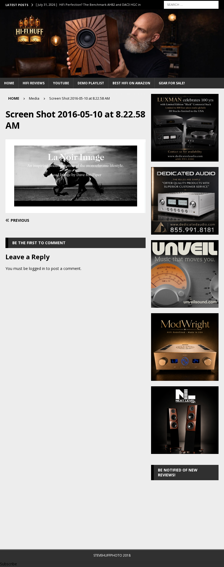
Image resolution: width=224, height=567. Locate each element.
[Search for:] (191, 4)
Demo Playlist (91, 83)
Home (9, 83)
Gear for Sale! (172, 83)
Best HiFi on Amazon (131, 83)
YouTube (61, 83)
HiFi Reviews (34, 83)
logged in (37, 268)
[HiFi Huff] (112, 74)
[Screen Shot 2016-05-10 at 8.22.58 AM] (75, 209)
